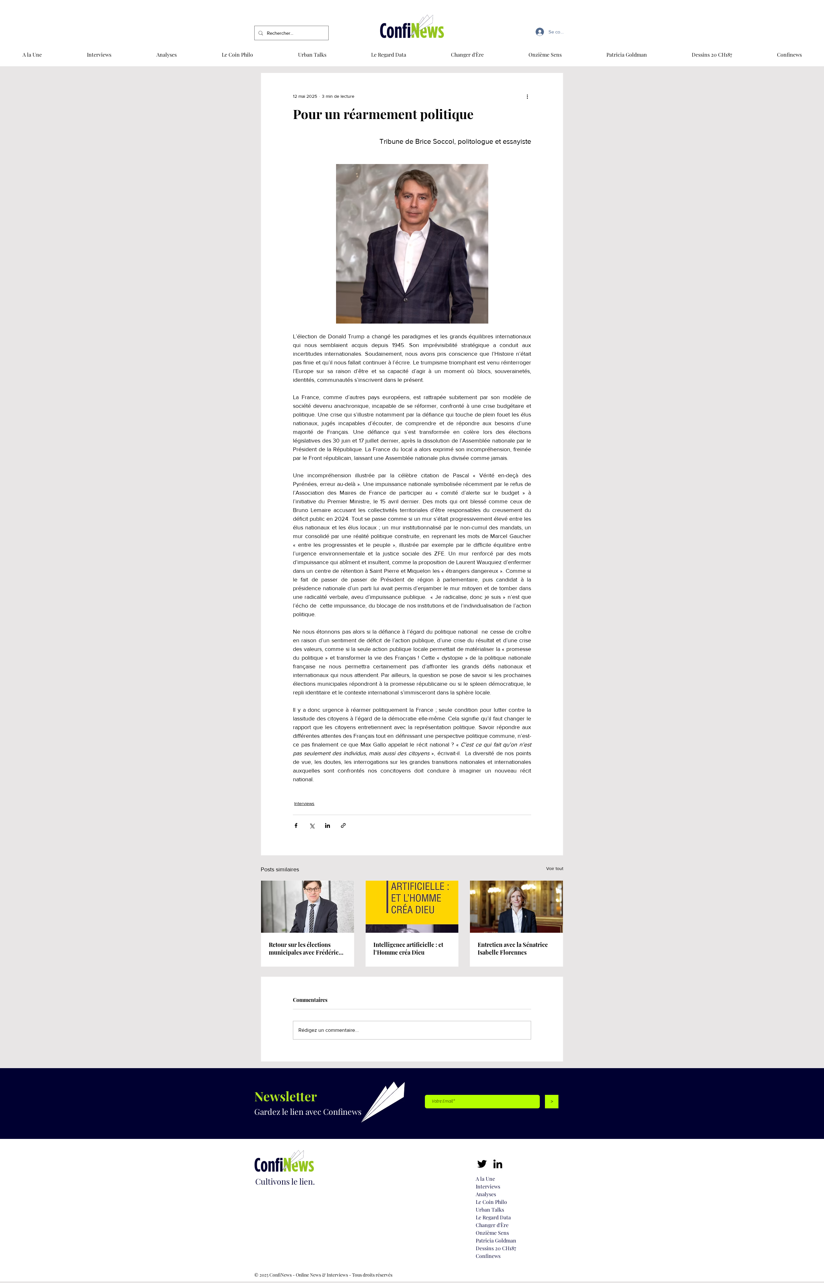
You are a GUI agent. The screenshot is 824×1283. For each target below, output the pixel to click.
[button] (789, 54)
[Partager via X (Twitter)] (312, 825)
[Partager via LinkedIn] (327, 825)
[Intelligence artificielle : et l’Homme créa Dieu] (412, 907)
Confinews (488, 1255)
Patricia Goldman (496, 1240)
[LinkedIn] (498, 1164)
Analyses (486, 1194)
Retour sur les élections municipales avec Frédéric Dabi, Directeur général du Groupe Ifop (304, 948)
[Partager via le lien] (343, 825)
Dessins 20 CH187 (496, 1248)
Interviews (304, 803)
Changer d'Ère (492, 1225)
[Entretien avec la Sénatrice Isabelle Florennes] (516, 907)
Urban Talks (490, 1209)
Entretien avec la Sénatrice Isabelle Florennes (513, 948)
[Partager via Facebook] (296, 825)
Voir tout (554, 868)
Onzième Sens (492, 1232)
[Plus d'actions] (527, 96)
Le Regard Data (493, 1217)
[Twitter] (482, 1164)
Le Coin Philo (491, 1201)
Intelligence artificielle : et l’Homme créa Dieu (408, 948)
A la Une (485, 1178)
